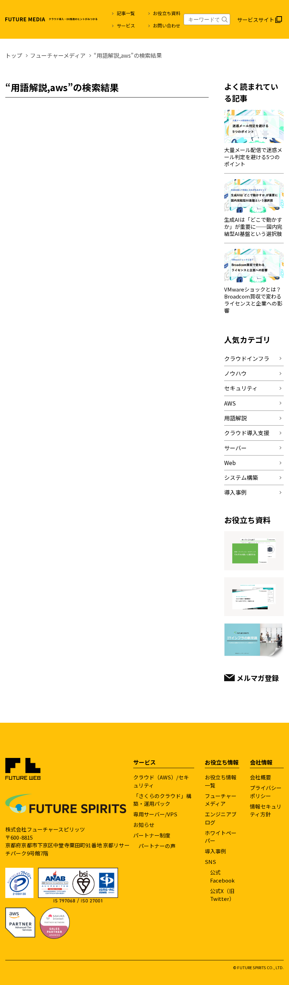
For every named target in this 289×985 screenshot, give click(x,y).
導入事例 (235, 492)
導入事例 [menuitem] (215, 851)
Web (230, 462)
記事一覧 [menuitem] (126, 13)
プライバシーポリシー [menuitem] (266, 791)
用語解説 (235, 418)
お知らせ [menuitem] (143, 824)
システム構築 (241, 477)
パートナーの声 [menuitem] (157, 845)
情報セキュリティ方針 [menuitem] (266, 810)
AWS (230, 403)
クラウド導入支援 (246, 432)
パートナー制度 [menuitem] (151, 835)
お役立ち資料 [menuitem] (166, 13)
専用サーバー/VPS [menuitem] (155, 814)
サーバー (235, 448)
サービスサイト (255, 19)
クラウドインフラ (246, 358)
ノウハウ (235, 373)
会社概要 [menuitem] (260, 777)
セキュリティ (241, 388)
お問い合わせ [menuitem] (166, 25)
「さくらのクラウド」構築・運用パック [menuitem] (162, 800)
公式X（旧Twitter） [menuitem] (222, 895)
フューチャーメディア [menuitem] (220, 800)
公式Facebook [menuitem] (222, 876)
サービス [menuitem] (126, 25)
